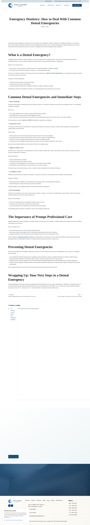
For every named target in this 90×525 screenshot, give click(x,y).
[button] (45, 5)
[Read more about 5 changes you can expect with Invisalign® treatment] (13, 314)
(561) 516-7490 (32, 512)
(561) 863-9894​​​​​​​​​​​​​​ (48, 1)
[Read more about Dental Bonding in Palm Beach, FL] (8, 308)
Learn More (11, 500)
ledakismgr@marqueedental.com (36, 516)
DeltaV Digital (64, 521)
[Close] (28, 509)
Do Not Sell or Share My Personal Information (13, 520)
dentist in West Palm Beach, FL (55, 73)
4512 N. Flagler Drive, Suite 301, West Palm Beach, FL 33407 (68, 1)
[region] (15, 516)
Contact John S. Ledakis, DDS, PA (21, 287)
